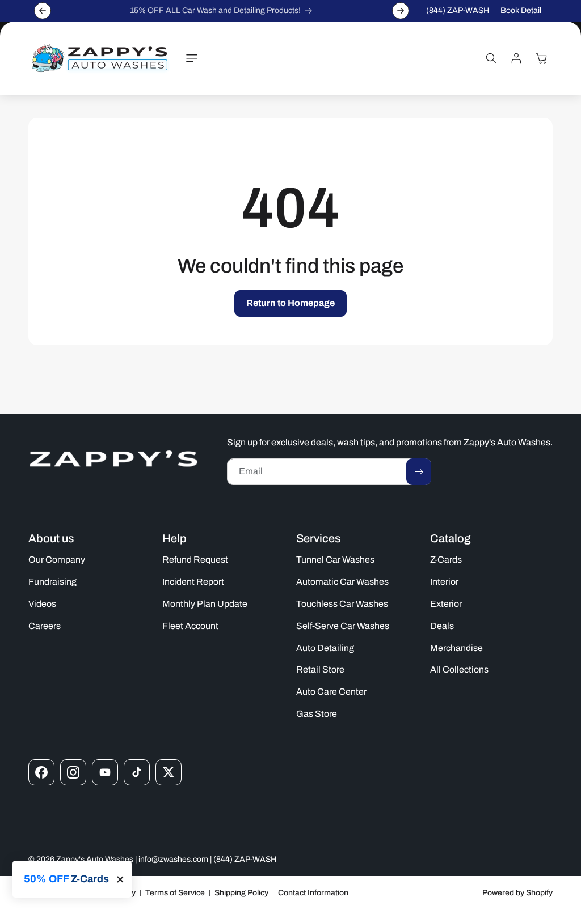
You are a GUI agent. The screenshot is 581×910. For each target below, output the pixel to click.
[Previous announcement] (42, 10)
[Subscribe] (418, 471)
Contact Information (313, 892)
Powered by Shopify (517, 892)
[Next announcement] (400, 10)
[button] (191, 58)
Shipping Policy (241, 892)
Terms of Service (175, 892)
